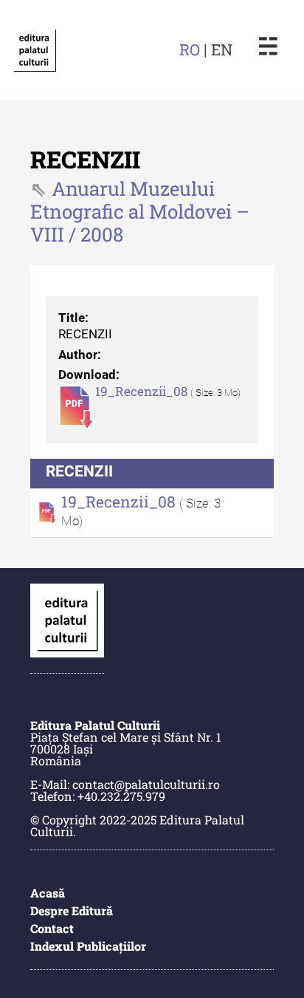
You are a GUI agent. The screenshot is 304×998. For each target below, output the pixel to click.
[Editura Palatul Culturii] (35, 50)
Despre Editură (71, 910)
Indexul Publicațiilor (88, 946)
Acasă (47, 892)
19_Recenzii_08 (142, 391)
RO (189, 49)
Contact (52, 928)
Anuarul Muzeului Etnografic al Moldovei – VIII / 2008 (139, 211)
